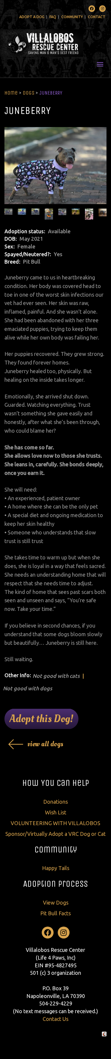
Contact (96, 17)
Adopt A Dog (31, 17)
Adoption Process (55, 883)
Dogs (28, 93)
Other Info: (17, 675)
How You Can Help (55, 783)
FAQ (52, 17)
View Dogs (55, 902)
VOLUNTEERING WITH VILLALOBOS (55, 823)
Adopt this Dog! (41, 718)
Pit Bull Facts (55, 913)
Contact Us (55, 1019)
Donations (55, 802)
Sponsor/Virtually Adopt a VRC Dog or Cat (55, 834)
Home (11, 93)
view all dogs (45, 744)
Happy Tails (55, 868)
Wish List (55, 812)
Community (72, 17)
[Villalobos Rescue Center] (55, 43)
